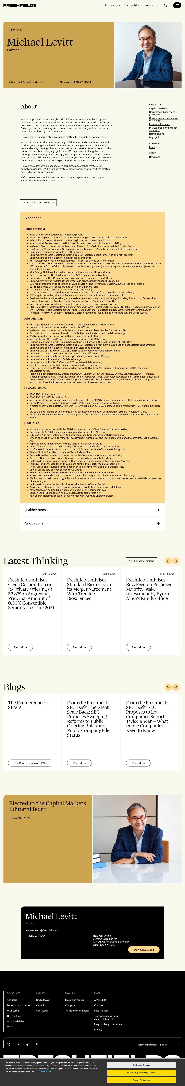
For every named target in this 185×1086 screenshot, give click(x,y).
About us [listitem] (12, 1000)
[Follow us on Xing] (27, 1044)
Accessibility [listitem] (100, 1000)
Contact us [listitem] (42, 1010)
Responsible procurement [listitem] (108, 1024)
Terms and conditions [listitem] (77, 1010)
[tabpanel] (92, 611)
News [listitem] (10, 1026)
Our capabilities (132, 5)
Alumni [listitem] (40, 1005)
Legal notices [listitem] (101, 1010)
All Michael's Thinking (141, 560)
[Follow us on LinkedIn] (18, 1044)
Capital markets (158, 108)
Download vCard (144, 949)
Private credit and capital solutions (163, 129)
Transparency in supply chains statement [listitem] (107, 1017)
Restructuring (156, 133)
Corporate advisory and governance (162, 113)
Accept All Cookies (141, 1080)
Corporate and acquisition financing (163, 119)
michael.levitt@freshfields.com (25, 82)
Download (154, 156)
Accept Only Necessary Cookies (141, 1073)
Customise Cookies (141, 1065)
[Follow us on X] (9, 1044)
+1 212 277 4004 (81, 82)
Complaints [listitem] (71, 1005)
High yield (154, 137)
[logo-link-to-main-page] (20, 6)
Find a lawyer (112, 5)
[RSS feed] (36, 1044)
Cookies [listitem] (98, 1005)
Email (152, 147)
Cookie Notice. (45, 1071)
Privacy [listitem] (98, 1029)
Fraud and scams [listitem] (74, 1000)
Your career (151, 5)
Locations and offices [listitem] (18, 1005)
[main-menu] (177, 5)
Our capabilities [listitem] (15, 1021)
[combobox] (170, 1044)
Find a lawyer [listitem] (43, 1000)
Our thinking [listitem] (14, 1016)
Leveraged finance (159, 124)
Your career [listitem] (13, 1010)
